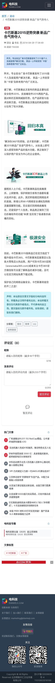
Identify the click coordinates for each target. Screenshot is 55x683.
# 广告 (24, 553)
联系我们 (28, 613)
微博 (27, 324)
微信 (19, 324)
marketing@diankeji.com (23, 618)
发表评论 (8, 366)
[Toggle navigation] (49, 5)
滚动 (12, 16)
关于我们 (6, 613)
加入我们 (17, 613)
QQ (34, 324)
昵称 (6, 350)
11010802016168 (42, 680)
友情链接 (40, 613)
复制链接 (12, 329)
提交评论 (44, 394)
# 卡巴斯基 (11, 553)
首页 (4, 16)
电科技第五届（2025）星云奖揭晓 (21, 533)
